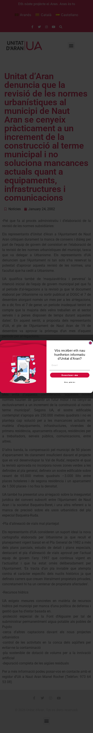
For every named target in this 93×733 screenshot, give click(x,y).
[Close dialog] (90, 342)
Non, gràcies (69, 382)
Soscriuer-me (69, 375)
